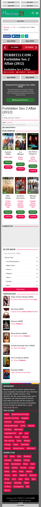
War (27, 486)
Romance (8, 205)
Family (23, 426)
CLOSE (20, 503)
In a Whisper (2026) (20, 154)
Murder (17, 437)
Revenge (7, 444)
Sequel (15, 444)
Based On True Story (12, 418)
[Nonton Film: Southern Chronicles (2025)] (20, 185)
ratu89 (30, 405)
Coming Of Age (19, 422)
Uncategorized (18, 486)
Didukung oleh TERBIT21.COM (17, 498)
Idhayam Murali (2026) (33, 198)
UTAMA (15, 47)
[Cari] (33, 13)
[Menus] (37, 13)
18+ (12, 299)
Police (19, 441)
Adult (15, 299)
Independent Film (10, 433)
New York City (9, 441)
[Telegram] (26, 36)
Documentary (16, 464)
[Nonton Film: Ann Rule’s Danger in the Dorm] (33, 141)
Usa (36, 161)
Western (7, 490)
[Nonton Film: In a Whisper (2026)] (20, 141)
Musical (25, 437)
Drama (6, 157)
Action (13, 372)
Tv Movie (8, 486)
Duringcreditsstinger (11, 426)
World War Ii (31, 448)
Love (26, 433)
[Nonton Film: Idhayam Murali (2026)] (33, 185)
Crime (33, 157)
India (10, 157)
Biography (25, 418)
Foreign (31, 468)
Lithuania (20, 207)
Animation (8, 460)
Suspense (8, 483)
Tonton (8, 167)
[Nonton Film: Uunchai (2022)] (8, 141)
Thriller (26, 483)
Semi (31, 299)
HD (5, 149)
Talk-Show (17, 483)
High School (18, 429)
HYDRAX (30, 47)
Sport (33, 479)
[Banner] (11, 2)
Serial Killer (25, 444)
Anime (7, 414)
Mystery (31, 161)
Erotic (33, 464)
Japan (35, 299)
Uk (33, 311)
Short (27, 479)
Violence (7, 448)
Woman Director (18, 448)
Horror (19, 311)
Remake (27, 441)
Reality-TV (23, 475)
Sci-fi (14, 479)
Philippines (19, 324)
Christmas (8, 422)
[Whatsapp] (22, 36)
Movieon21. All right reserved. (20, 500)
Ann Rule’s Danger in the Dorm (33, 154)
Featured (31, 426)
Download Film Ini (21, 100)
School (7, 479)
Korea (24, 348)
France (20, 159)
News (15, 475)
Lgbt (20, 433)
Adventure (18, 372)
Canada (23, 311)
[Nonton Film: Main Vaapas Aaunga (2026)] (8, 185)
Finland (29, 311)
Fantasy (14, 468)
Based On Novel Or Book (20, 414)
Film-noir (23, 468)
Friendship (8, 429)
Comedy (20, 201)
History (7, 471)
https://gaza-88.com (10, 407)
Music (21, 471)
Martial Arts (8, 437)
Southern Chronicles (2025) (20, 198)
